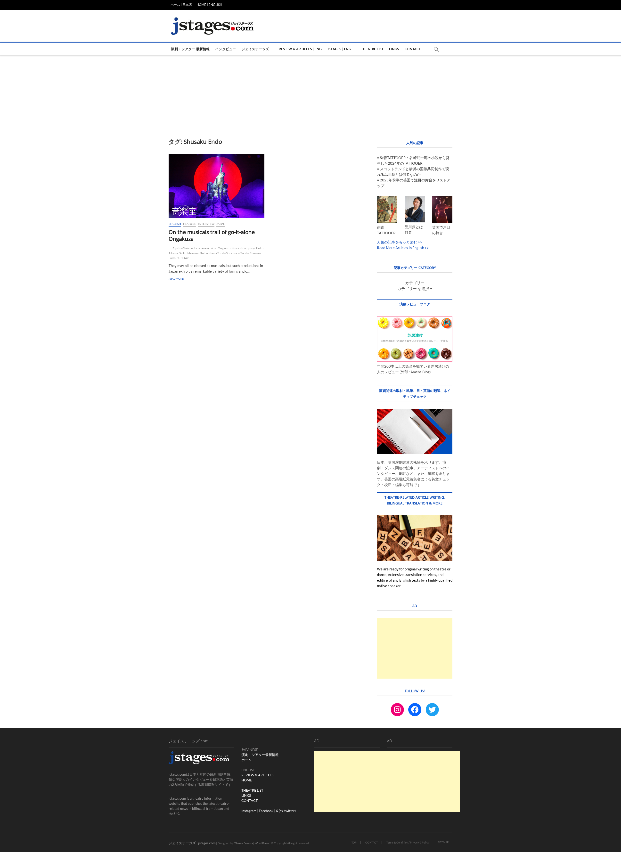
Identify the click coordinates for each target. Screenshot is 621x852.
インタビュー (225, 49)
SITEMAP (443, 842)
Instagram (248, 811)
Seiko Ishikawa (188, 253)
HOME (246, 780)
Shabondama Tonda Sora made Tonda (224, 253)
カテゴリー (415, 282)
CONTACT (249, 800)
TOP (354, 842)
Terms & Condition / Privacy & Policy (407, 842)
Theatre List (372, 49)
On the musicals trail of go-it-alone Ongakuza (212, 235)
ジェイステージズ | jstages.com (192, 843)
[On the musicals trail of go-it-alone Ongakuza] (216, 186)
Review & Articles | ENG (300, 49)
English (175, 224)
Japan (220, 224)
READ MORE (182, 279)
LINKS (246, 795)
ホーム (246, 760)
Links (394, 49)
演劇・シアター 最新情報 (190, 49)
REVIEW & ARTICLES (257, 775)
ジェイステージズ (255, 49)
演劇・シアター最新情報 (260, 755)
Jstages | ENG (339, 49)
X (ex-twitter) (286, 811)
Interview (206, 224)
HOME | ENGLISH (209, 5)
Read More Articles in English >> (403, 247)
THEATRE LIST (252, 790)
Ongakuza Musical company (236, 248)
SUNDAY (183, 258)
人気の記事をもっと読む (397, 242)
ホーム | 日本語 (181, 5)
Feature (189, 224)
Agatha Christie (182, 248)
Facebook (266, 811)
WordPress (262, 843)
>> (419, 242)
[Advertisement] (310, 92)
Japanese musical (205, 248)
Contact (413, 49)
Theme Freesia (243, 843)
